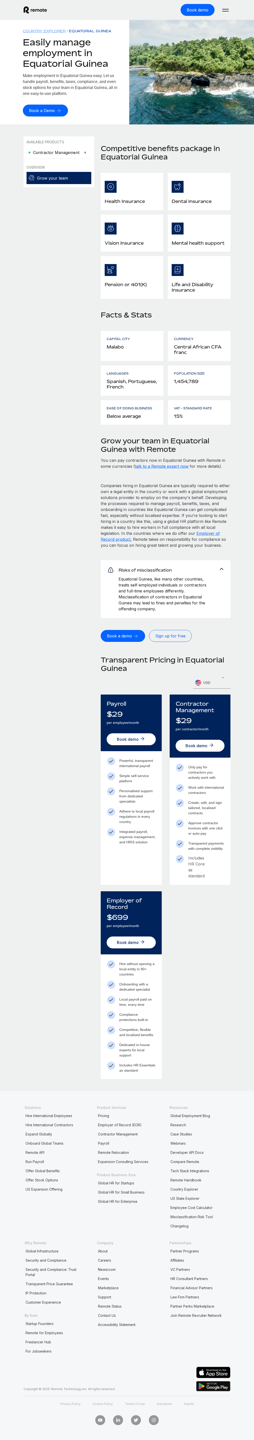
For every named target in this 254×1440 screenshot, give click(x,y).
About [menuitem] (103, 1251)
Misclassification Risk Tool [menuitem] (191, 1217)
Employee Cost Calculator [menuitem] (191, 1208)
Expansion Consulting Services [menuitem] (123, 1162)
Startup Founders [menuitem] (40, 1324)
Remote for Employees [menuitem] (44, 1333)
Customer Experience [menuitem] (43, 1302)
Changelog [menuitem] (179, 1226)
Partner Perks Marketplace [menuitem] (192, 1306)
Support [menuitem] (104, 1297)
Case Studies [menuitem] (181, 1134)
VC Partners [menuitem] (180, 1269)
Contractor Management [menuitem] (118, 1134)
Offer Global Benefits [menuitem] (43, 1171)
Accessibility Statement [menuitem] (116, 1325)
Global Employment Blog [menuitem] (190, 1116)
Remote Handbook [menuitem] (185, 1180)
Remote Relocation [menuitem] (113, 1152)
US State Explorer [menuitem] (184, 1198)
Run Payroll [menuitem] (35, 1162)
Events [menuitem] (103, 1279)
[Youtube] (100, 1420)
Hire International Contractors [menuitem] (49, 1125)
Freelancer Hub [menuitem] (38, 1342)
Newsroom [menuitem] (107, 1269)
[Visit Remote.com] (35, 10)
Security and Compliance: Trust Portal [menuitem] (51, 1272)
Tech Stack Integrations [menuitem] (189, 1171)
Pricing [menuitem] (103, 1116)
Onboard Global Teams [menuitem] (45, 1143)
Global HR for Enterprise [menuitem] (117, 1201)
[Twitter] (136, 1420)
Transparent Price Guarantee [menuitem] (49, 1284)
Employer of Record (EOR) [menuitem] (120, 1125)
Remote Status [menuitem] (110, 1306)
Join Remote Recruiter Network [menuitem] (196, 1315)
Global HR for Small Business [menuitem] (121, 1192)
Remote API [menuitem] (35, 1152)
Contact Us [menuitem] (107, 1315)
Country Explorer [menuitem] (44, 31)
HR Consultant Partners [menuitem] (189, 1279)
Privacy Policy (70, 1404)
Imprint (189, 1404)
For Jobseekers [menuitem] (39, 1351)
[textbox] (211, 683)
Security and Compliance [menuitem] (46, 1260)
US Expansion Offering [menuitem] (44, 1189)
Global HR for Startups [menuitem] (116, 1183)
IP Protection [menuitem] (36, 1293)
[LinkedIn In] (118, 1420)
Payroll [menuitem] (103, 1143)
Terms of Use (135, 1404)
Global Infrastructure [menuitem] (42, 1251)
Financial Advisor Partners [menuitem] (191, 1288)
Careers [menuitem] (104, 1260)
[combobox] (211, 682)
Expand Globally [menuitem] (39, 1134)
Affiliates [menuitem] (177, 1260)
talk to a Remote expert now (162, 466)
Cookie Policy (103, 1404)
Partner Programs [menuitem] (184, 1251)
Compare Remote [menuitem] (184, 1162)
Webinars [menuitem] (178, 1143)
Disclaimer (164, 1404)
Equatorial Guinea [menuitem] (90, 31)
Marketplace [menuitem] (108, 1288)
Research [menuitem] (178, 1125)
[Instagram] (154, 1420)
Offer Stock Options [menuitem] (42, 1180)
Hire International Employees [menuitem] (49, 1116)
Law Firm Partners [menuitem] (184, 1297)
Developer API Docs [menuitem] (187, 1152)
